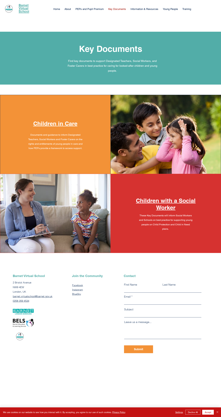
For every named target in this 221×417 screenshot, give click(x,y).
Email (127, 296)
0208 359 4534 (21, 300)
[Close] (217, 412)
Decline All (193, 412)
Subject (128, 309)
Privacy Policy (118, 412)
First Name (130, 284)
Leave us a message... (138, 322)
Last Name (169, 284)
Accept (208, 412)
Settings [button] (179, 412)
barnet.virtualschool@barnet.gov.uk (32, 296)
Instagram (77, 289)
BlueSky (76, 293)
